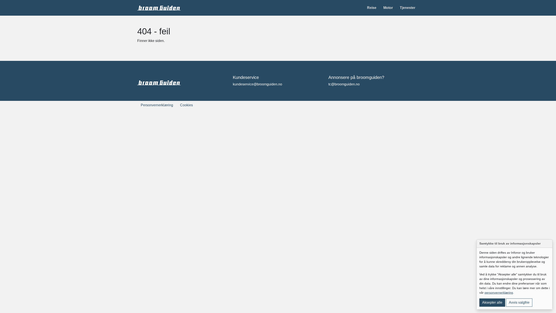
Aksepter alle (492, 302)
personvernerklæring (499, 292)
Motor (388, 8)
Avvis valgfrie (519, 302)
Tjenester (407, 8)
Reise (371, 8)
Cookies (186, 105)
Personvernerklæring (157, 105)
